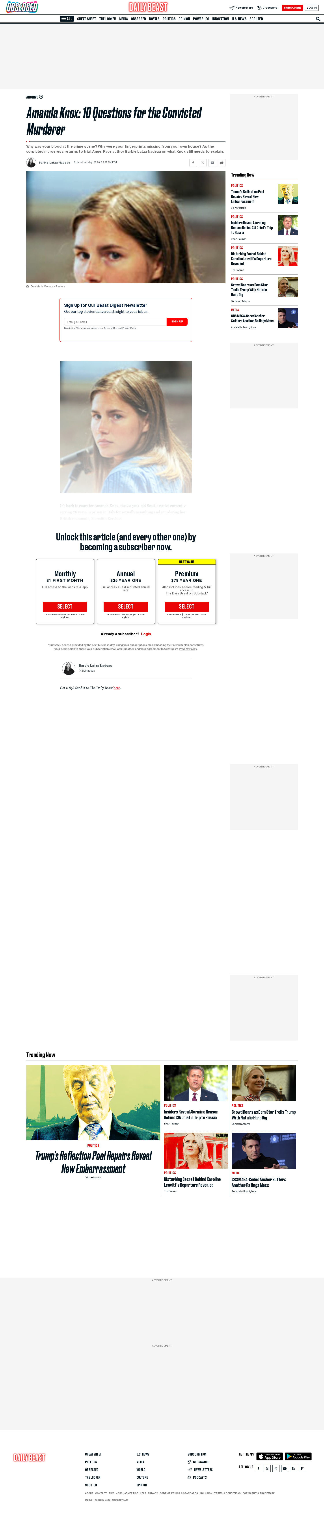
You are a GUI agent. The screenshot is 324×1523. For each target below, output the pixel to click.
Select (65, 607)
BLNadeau (88, 671)
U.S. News (239, 19)
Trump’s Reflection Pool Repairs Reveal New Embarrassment (93, 1162)
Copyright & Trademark (259, 1493)
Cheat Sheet (86, 19)
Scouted (256, 19)
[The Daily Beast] (148, 7)
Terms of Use (111, 328)
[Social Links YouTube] (284, 1469)
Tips (111, 1493)
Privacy (153, 1493)
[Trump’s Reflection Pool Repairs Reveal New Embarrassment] (288, 203)
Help (143, 1493)
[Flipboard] (302, 1469)
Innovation (220, 19)
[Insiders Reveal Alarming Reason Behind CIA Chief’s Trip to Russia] (288, 234)
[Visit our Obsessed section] (36, 7)
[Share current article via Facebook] (193, 162)
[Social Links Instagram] (275, 1469)
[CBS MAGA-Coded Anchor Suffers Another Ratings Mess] (288, 327)
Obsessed (138, 19)
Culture (142, 1477)
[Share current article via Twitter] (203, 162)
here (117, 688)
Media (123, 19)
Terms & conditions (227, 1493)
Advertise (131, 1493)
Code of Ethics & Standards (179, 1493)
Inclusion (206, 1493)
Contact (101, 1493)
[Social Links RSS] (293, 1469)
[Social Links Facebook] (258, 1469)
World (140, 1470)
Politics (169, 19)
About (89, 1493)
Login (146, 634)
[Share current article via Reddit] (221, 162)
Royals (154, 19)
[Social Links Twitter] (267, 1469)
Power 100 (201, 19)
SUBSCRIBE (292, 7)
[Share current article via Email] (212, 162)
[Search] (318, 19)
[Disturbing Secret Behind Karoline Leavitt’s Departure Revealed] (288, 265)
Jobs (119, 1493)
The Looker (107, 19)
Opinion (184, 19)
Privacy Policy (129, 328)
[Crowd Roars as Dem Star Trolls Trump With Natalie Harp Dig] (288, 296)
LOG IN (312, 7)
